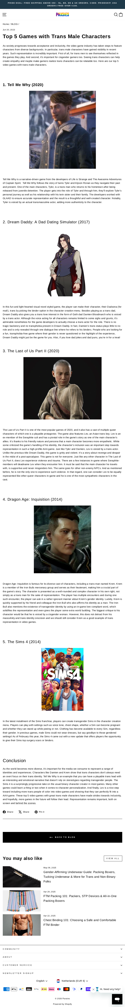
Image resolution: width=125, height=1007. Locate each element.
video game (77, 45)
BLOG (14, 24)
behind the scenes (25, 803)
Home (6, 24)
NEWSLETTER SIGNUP (18, 973)
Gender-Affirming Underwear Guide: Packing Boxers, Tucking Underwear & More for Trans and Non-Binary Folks (79, 876)
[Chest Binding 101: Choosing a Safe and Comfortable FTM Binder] (22, 925)
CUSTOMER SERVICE (17, 965)
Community (11, 949)
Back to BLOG (65, 837)
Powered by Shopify (62, 1004)
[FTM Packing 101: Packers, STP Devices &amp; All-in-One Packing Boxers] (22, 901)
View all (113, 858)
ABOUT (7, 957)
